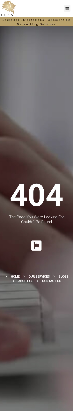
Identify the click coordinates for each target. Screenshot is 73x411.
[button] (67, 8)
